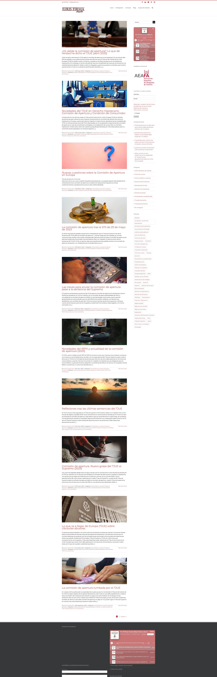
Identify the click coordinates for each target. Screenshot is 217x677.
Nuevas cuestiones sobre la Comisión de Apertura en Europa (93, 173)
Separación (138, 312)
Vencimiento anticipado (142, 324)
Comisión (98, 310)
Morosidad (138, 282)
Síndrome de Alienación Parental (144, 315)
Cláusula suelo (77, 427)
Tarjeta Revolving (140, 318)
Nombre (136, 94)
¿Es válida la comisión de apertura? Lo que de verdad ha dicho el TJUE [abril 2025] (91, 52)
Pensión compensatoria (142, 291)
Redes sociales (139, 303)
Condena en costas (140, 247)
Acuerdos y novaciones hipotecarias (141, 222)
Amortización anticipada (79, 134)
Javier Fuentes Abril (69, 71)
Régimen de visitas (140, 309)
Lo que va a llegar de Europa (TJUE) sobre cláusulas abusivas (88, 527)
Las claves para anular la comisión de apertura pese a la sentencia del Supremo (91, 288)
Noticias (87, 190)
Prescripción (146, 297)
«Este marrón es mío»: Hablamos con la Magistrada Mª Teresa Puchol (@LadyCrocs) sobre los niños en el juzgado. (144, 157)
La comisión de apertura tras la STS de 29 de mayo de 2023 (94, 228)
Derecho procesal (140, 193)
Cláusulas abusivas (90, 310)
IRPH (111, 134)
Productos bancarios (141, 204)
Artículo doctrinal (140, 235)
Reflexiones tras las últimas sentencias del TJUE (92, 408)
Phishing (137, 297)
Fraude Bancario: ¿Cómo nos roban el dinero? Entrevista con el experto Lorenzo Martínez (144, 142)
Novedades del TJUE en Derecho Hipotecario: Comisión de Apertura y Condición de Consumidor (93, 112)
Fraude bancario (139, 262)
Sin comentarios (81, 135)
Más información (122, 71)
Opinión (67, 429)
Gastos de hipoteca (100, 549)
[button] (152, 7)
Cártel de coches (140, 174)
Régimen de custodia (141, 306)
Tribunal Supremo (104, 72)
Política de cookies (116, 669)
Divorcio (137, 256)
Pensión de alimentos (141, 294)
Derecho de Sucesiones (142, 189)
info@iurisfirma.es (74, 2)
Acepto (137, 113)
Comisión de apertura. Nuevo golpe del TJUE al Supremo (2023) (91, 467)
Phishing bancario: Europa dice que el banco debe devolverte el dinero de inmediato (144, 127)
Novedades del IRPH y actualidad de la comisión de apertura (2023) (92, 350)
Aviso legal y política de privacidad (121, 665)
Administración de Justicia (143, 170)
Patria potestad (139, 288)
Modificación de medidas (142, 279)
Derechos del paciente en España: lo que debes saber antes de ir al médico (143, 134)
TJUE (98, 72)
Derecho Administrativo (142, 181)
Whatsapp (138, 327)
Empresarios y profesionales (143, 196)
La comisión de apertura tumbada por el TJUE (91, 587)
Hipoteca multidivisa (108, 427)
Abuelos (137, 217)
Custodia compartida (141, 250)
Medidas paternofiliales (141, 276)
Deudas (149, 253)
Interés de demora (140, 273)
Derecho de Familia (141, 185)
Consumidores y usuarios (97, 71)
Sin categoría (139, 207)
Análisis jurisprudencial (79, 72)
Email (135, 98)
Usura (149, 321)
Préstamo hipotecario (67, 135)
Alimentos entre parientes (142, 226)
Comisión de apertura (91, 72)
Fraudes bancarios (140, 200)
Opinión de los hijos (147, 285)
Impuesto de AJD (140, 270)
